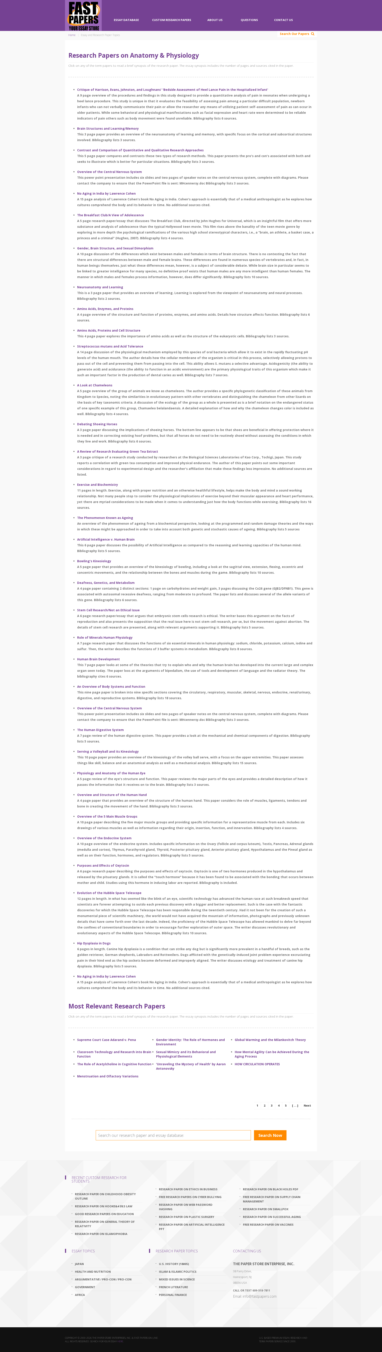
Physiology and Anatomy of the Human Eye (111, 773)
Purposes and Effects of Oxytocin (103, 865)
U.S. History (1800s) (174, 1264)
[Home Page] (83, 15)
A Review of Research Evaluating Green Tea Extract (117, 451)
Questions (249, 20)
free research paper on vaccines (268, 1225)
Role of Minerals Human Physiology (105, 637)
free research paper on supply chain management (271, 1199)
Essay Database (126, 20)
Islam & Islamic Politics (178, 1272)
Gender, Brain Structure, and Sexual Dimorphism (115, 248)
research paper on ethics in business (188, 1189)
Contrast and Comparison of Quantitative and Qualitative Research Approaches (140, 150)
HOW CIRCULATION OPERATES (257, 1064)
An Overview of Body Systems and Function (111, 686)
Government (85, 1287)
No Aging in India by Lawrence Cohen (106, 193)
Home (72, 35)
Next (307, 1105)
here (120, 1341)
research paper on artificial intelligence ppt (192, 1227)
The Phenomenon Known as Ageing (105, 518)
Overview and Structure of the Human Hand (112, 795)
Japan (79, 1264)
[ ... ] (295, 1105)
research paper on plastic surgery (186, 1217)
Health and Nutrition (93, 1272)
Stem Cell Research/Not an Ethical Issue (108, 610)
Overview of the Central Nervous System (109, 172)
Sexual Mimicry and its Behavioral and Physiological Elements (186, 1054)
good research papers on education (104, 1214)
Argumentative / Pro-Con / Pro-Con (103, 1279)
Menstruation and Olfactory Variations (107, 1076)
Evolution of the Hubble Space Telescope (109, 893)
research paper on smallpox (265, 1209)
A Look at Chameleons (94, 385)
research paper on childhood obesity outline (105, 1196)
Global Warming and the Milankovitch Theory (270, 1040)
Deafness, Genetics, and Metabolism (106, 583)
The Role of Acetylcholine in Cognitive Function (114, 1064)
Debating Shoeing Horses (97, 424)
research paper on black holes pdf (270, 1189)
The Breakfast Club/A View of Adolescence (110, 215)
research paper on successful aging (272, 1217)
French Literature (173, 1287)
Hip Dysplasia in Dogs (94, 943)
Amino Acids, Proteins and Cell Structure (108, 330)
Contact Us (283, 20)
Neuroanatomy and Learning (100, 287)
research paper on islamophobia (101, 1234)
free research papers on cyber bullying (190, 1197)
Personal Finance (173, 1295)
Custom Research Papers (171, 20)
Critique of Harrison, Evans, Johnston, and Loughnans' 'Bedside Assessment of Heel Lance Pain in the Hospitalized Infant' (172, 89)
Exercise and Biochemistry (97, 484)
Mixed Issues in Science (177, 1279)
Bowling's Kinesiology (94, 561)
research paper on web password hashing (185, 1207)
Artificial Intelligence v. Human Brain (106, 539)
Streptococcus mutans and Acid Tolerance (110, 346)
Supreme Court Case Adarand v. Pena (106, 1040)
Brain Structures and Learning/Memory (108, 128)
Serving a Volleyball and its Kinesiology (108, 751)
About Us (215, 20)
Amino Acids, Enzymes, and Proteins (105, 309)
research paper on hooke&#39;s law (103, 1206)
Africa (80, 1295)
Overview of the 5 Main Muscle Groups (107, 816)
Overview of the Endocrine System (104, 838)
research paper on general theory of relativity (105, 1224)
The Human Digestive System (100, 730)
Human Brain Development (98, 659)
